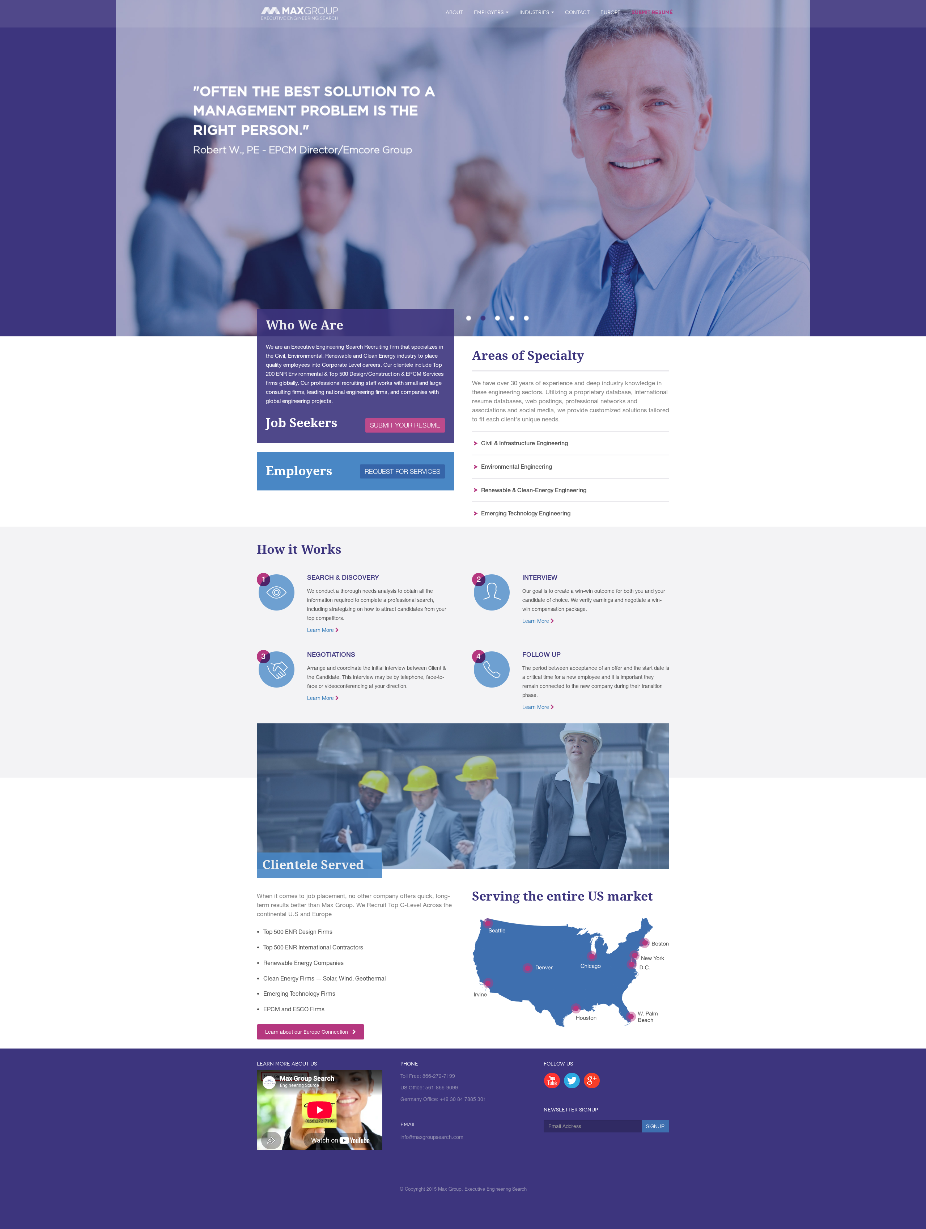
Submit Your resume (405, 425)
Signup (655, 1126)
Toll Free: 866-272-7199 (427, 1076)
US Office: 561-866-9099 (429, 1087)
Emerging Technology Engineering (525, 513)
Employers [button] (489, 12)
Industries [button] (535, 12)
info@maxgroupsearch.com (431, 1137)
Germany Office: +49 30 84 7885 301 (443, 1099)
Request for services (402, 471)
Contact (577, 12)
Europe (610, 12)
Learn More (321, 630)
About (454, 12)
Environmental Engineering (516, 466)
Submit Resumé (652, 12)
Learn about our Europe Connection (308, 1032)
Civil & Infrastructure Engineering (524, 442)
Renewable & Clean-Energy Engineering (533, 489)
